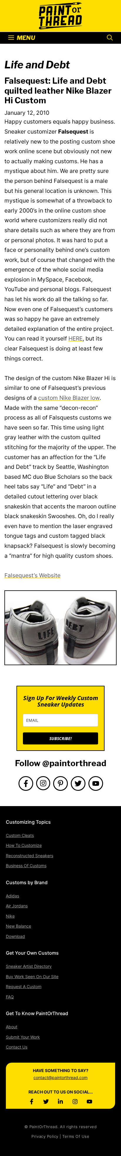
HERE (75, 338)
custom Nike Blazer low (69, 397)
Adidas (12, 895)
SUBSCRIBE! (60, 738)
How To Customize (24, 845)
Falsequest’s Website (32, 575)
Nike (10, 916)
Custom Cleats (20, 835)
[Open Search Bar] (110, 38)
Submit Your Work (23, 1036)
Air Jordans (17, 905)
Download (15, 936)
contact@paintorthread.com (60, 1077)
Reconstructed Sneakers (29, 855)
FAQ (10, 996)
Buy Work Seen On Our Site (32, 976)
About (11, 1026)
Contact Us (16, 1046)
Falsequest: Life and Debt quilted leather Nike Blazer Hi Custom (58, 90)
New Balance (18, 926)
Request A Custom (23, 986)
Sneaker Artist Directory (29, 966)
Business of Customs (26, 865)
